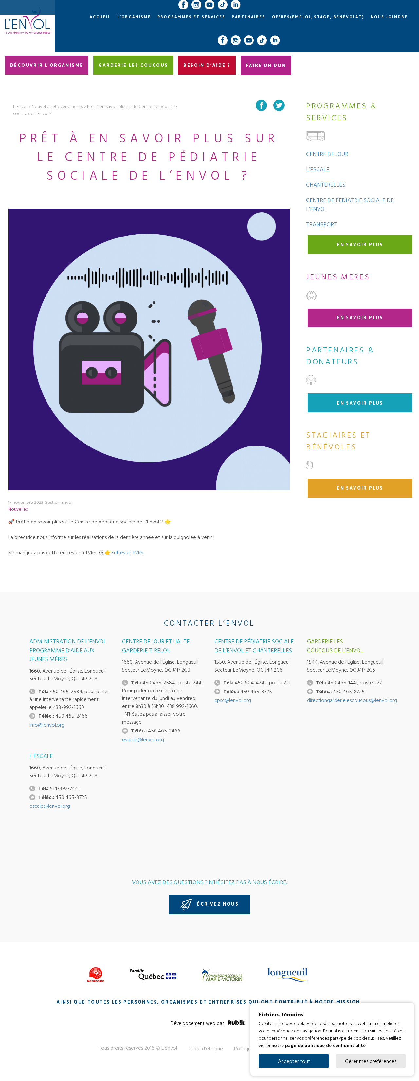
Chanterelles (325, 184)
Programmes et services (191, 17)
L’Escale (317, 169)
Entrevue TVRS (127, 552)
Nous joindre (389, 17)
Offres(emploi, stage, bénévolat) (318, 17)
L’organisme (134, 17)
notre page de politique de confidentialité (318, 1045)
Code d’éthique (205, 1048)
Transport (321, 224)
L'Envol (20, 106)
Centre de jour (327, 153)
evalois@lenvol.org (143, 739)
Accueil (100, 17)
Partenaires (248, 17)
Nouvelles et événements (57, 106)
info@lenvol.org (46, 725)
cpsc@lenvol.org (232, 700)
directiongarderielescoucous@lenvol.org (352, 700)
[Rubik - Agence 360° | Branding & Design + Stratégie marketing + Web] (236, 1023)
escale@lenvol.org (49, 806)
